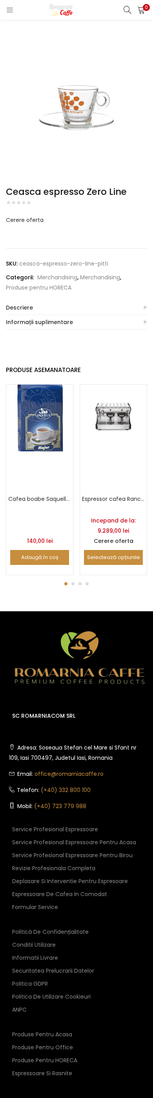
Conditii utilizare (34, 945)
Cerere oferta (25, 220)
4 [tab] (87, 583)
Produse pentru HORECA (38, 287)
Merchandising (57, 277)
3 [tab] (80, 583)
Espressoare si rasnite (42, 1073)
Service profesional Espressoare (55, 829)
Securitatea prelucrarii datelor (53, 971)
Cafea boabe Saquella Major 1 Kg (39, 498)
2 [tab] (73, 583)
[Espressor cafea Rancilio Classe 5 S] (113, 417)
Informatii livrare (35, 958)
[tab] (76, 308)
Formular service (35, 907)
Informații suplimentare (39, 322)
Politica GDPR (30, 984)
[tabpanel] (39, 479)
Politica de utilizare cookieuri (51, 997)
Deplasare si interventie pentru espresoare (70, 881)
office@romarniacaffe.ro (69, 774)
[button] (141, 10)
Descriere (19, 308)
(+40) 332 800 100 (66, 790)
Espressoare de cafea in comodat (59, 894)
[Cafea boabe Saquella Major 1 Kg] (39, 417)
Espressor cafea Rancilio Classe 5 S (113, 498)
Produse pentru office (42, 1047)
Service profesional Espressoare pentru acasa (74, 842)
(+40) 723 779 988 (60, 806)
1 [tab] (65, 583)
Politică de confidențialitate (50, 932)
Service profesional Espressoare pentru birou (72, 855)
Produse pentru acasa (42, 1034)
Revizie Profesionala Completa (53, 868)
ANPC (19, 1010)
